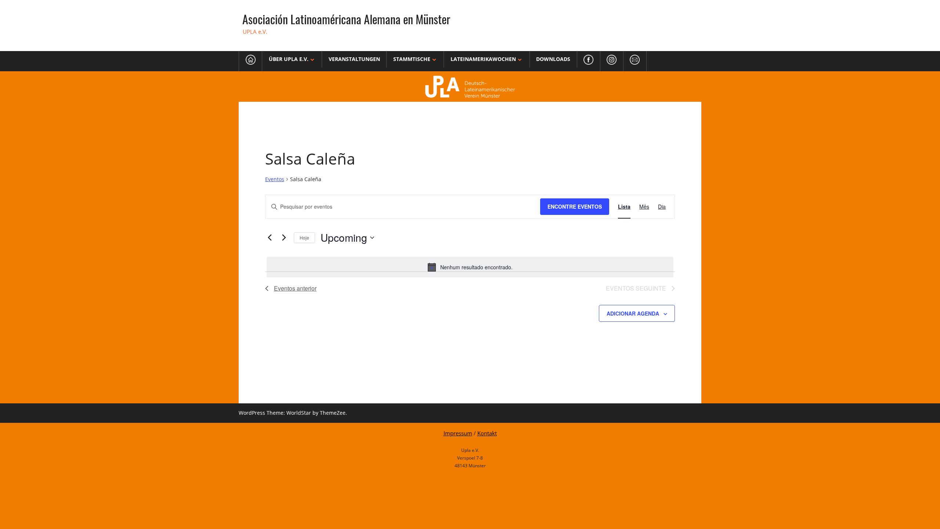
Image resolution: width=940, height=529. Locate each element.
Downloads (553, 58)
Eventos (274, 179)
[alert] (470, 267)
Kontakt (487, 433)
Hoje (304, 237)
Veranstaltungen (354, 58)
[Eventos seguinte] (283, 237)
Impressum (458, 433)
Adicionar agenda (633, 313)
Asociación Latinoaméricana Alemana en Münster (346, 19)
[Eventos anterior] (269, 237)
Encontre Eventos (574, 206)
